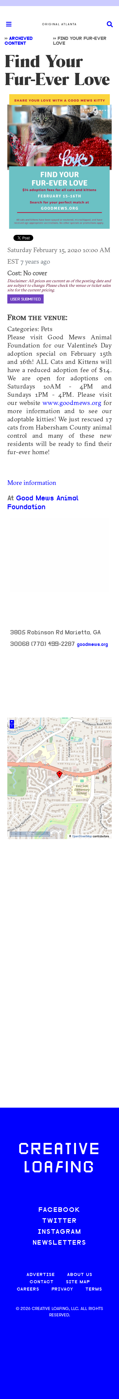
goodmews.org (92, 644)
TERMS (93, 1289)
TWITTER (59, 1221)
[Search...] (109, 24)
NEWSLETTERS (59, 1243)
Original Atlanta (59, 24)
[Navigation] (6, 24)
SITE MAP (78, 1282)
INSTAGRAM (59, 1232)
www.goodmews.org (71, 402)
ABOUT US (79, 1275)
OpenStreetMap (82, 836)
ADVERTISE (41, 1275)
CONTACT (42, 1282)
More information (31, 482)
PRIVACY (62, 1289)
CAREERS (28, 1289)
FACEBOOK (59, 1210)
